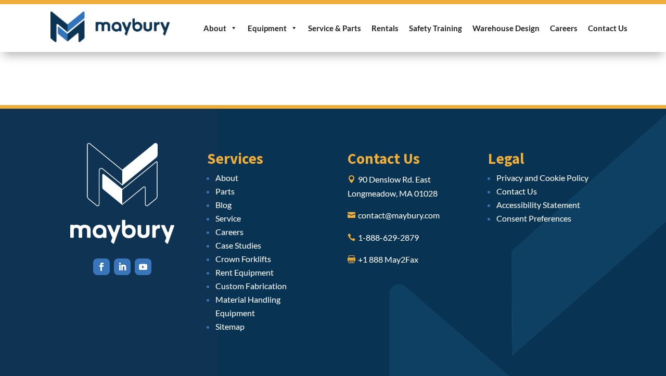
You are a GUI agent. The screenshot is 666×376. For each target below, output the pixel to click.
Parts (225, 191)
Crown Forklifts (243, 259)
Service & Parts (334, 28)
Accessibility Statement (538, 205)
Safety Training (435, 28)
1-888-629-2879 (388, 237)
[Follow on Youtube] (143, 266)
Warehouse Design (506, 28)
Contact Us (607, 28)
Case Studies (238, 245)
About (214, 28)
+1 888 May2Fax (388, 259)
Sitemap (230, 326)
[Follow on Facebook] (101, 266)
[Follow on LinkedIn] (122, 266)
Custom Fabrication (251, 286)
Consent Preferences (533, 218)
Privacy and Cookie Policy (542, 178)
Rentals (385, 28)
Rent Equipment (244, 272)
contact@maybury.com (399, 215)
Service (228, 218)
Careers (564, 28)
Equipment (267, 28)
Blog (223, 205)
